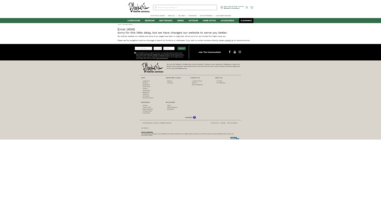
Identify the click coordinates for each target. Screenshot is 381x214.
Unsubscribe (146, 113)
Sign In (169, 105)
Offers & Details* (232, 123)
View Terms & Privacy (162, 58)
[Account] (246, 7)
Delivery (181, 15)
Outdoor (193, 20)
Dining (180, 20)
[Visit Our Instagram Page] (239, 52)
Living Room (134, 20)
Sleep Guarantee (148, 109)
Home (119, 24)
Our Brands (146, 96)
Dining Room (146, 84)
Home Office (209, 20)
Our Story (219, 81)
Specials (171, 15)
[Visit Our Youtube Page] (235, 52)
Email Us (194, 83)
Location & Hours (157, 15)
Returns (169, 81)
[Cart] (251, 7)
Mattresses (165, 20)
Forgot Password (172, 107)
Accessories (227, 20)
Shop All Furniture (148, 98)
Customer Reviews (223, 15)
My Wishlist (170, 109)
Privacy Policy (215, 123)
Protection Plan (147, 111)
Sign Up (181, 48)
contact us (229, 40)
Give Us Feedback (197, 84)
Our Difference (206, 15)
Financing (192, 15)
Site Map (223, 123)
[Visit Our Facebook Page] (230, 52)
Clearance (246, 20)
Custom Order (147, 107)
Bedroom (149, 20)
